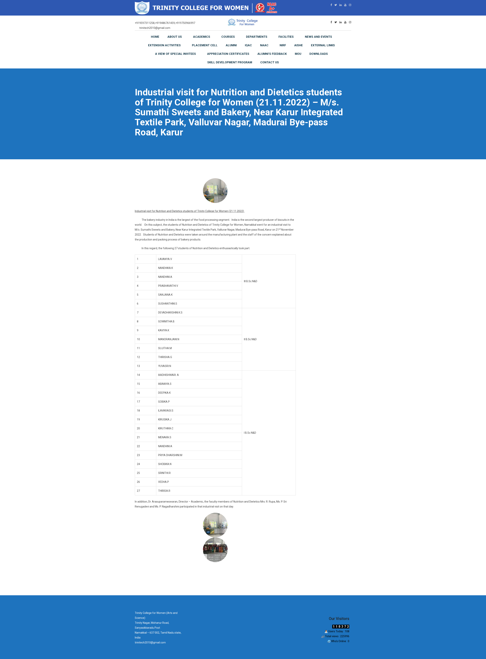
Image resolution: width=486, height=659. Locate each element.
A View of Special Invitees (175, 54)
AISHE (298, 45)
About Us (174, 36)
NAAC (264, 45)
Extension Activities (164, 45)
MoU (298, 54)
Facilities (286, 36)
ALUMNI (231, 45)
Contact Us (269, 62)
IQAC (248, 45)
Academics (201, 36)
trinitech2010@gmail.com (154, 27)
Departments (256, 36)
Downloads (318, 54)
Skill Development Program (229, 62)
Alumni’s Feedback (272, 54)
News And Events (318, 36)
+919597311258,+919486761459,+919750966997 (165, 22)
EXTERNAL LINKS (323, 45)
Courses (228, 36)
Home (155, 36)
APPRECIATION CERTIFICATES (228, 54)
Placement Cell (205, 45)
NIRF (283, 45)
